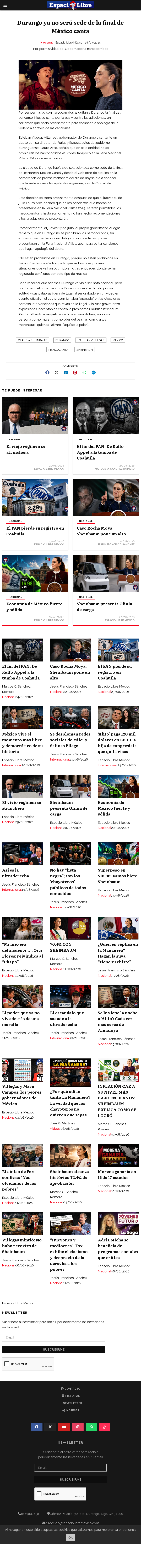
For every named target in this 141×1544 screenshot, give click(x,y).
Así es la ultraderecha (15, 873)
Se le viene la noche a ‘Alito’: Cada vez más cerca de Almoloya (117, 1021)
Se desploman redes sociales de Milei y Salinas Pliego (70, 739)
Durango (62, 340)
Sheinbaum (85, 349)
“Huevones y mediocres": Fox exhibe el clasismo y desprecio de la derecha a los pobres (69, 1254)
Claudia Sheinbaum (32, 340)
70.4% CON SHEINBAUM (63, 947)
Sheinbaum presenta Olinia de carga (69, 808)
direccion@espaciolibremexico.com (72, 1523)
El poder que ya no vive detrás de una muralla (21, 1018)
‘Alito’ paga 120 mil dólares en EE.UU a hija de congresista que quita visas (117, 742)
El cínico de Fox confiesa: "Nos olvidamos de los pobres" (19, 1180)
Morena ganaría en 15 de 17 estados (117, 1174)
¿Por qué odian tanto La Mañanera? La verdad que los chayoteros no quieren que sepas (70, 1103)
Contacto (72, 1388)
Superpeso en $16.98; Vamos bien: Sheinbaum (117, 875)
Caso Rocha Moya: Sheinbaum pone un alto (101, 531)
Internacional (12, 765)
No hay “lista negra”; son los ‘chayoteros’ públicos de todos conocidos (68, 881)
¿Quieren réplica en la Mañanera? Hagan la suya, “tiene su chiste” (118, 953)
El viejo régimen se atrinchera (25, 449)
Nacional (46, 42)
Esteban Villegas (91, 340)
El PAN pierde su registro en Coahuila (115, 672)
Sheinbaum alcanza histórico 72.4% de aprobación (69, 1177)
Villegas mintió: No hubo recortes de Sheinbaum (22, 1245)
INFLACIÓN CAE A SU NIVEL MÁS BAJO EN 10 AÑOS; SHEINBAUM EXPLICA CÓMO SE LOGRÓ (117, 1100)
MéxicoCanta (58, 349)
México (118, 340)
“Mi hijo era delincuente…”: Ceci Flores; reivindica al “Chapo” (22, 953)
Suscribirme (53, 1349)
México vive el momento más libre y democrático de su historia (22, 742)
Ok (70, 1537)
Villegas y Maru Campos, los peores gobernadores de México (21, 1095)
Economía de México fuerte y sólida (114, 808)
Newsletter (15, 1312)
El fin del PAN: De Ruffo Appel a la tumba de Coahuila (100, 452)
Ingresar (72, 1410)
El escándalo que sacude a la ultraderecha (67, 1018)
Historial (72, 1396)
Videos (55, 1128)
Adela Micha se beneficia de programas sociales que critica (118, 1248)
